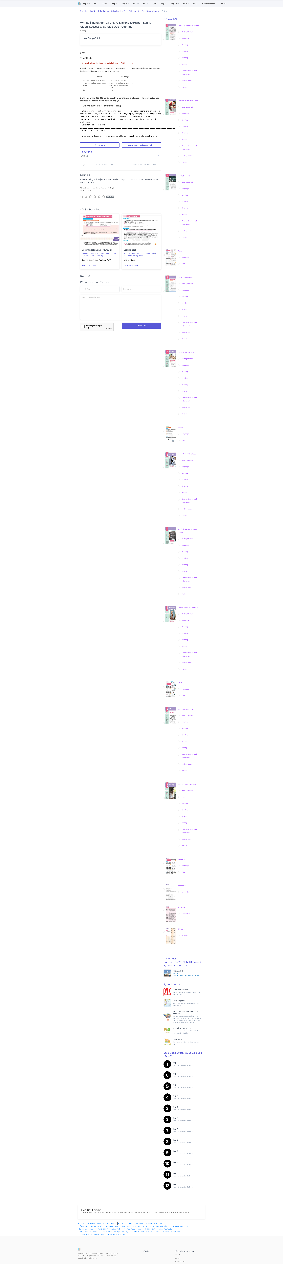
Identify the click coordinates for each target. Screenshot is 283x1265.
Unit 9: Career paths (185, 709)
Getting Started (187, 32)
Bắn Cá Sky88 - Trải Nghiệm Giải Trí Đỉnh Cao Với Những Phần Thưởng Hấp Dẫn (107, 1226)
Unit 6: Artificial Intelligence (187, 454)
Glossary (181, 929)
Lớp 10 (176, 1162)
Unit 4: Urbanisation (185, 277)
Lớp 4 (175, 1096)
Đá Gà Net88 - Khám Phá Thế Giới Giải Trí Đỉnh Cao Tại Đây (100, 1229)
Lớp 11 (175, 1173)
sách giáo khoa (102, 164)
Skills (183, 264)
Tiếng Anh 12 (178, 971)
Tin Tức (178, 1255)
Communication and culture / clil (140, 145)
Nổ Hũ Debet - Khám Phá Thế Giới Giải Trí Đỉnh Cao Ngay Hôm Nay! (103, 1232)
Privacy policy (180, 1261)
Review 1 (181, 251)
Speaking (185, 51)
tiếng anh (114, 164)
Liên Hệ (177, 1258)
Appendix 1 (182, 886)
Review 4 (181, 859)
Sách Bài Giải (178, 1039)
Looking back (130, 250)
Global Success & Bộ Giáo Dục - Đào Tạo (97, 253)
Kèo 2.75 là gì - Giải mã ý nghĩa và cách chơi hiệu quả (97, 1223)
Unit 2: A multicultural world (188, 101)
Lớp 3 (175, 1118)
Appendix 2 (182, 907)
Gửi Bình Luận (141, 326)
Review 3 (181, 683)
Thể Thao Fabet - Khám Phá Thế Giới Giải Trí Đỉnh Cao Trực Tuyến (148, 1229)
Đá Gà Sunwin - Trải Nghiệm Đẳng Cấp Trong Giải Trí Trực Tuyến (102, 1234)
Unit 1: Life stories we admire (188, 26)
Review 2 (181, 428)
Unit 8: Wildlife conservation (188, 608)
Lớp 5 (175, 1085)
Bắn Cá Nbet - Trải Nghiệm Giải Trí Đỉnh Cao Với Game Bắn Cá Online (155, 1232)
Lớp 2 (175, 1107)
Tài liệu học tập (179, 1001)
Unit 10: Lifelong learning (94, 256)
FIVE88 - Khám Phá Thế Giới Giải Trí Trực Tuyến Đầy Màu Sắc (140, 1223)
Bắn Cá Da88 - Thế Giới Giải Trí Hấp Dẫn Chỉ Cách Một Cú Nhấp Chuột (163, 1226)
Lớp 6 (175, 1074)
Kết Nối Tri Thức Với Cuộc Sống (185, 1028)
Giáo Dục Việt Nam (180, 990)
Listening (101, 145)
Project (184, 87)
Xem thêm (89, 265)
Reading (185, 45)
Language (185, 38)
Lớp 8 (175, 1140)
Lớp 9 (175, 1151)
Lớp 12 (175, 973)
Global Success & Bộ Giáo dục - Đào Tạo (145, 164)
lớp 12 (124, 164)
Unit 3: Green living (184, 176)
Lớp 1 (175, 1063)
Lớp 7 (175, 1129)
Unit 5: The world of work (187, 352)
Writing (184, 64)
